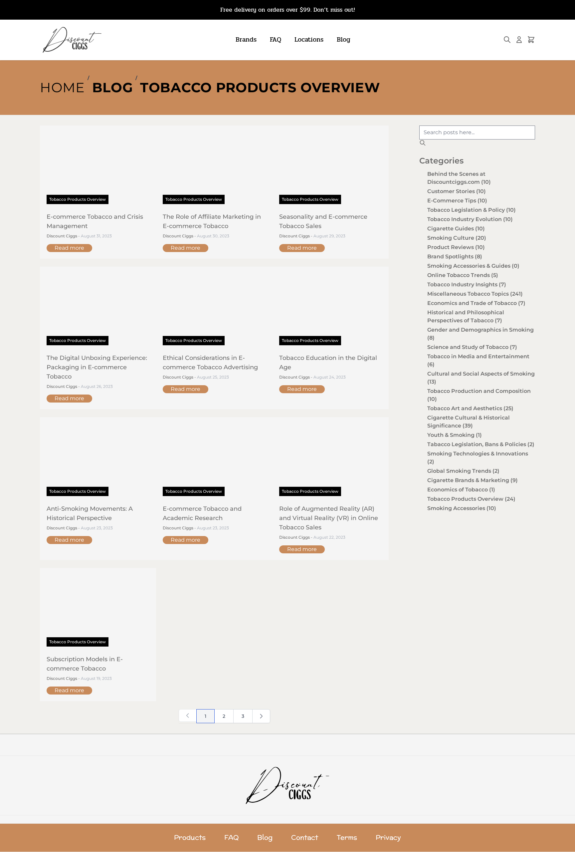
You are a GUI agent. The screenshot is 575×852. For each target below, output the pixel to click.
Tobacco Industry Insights (466, 284)
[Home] (288, 785)
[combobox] (477, 133)
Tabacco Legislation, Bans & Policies (480, 444)
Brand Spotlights (454, 256)
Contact (304, 838)
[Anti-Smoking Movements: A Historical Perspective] (98, 460)
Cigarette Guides (456, 228)
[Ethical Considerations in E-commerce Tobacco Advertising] (214, 309)
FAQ (275, 39)
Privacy (388, 838)
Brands (246, 39)
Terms (347, 838)
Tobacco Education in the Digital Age (328, 362)
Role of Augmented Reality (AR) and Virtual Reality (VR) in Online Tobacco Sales (328, 518)
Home (62, 87)
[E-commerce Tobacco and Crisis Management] (98, 168)
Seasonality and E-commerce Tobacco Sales (323, 221)
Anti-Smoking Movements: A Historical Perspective (90, 513)
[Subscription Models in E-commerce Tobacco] (98, 611)
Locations (308, 39)
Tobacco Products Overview (260, 87)
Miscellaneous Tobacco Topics (475, 294)
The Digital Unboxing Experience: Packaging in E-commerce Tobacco (97, 367)
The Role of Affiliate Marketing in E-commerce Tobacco (212, 221)
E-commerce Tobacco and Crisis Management (95, 221)
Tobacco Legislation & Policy (471, 210)
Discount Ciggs (62, 235)
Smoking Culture (456, 238)
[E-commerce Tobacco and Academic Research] (214, 460)
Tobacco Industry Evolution (470, 219)
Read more (69, 248)
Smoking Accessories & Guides (473, 266)
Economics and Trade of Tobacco (476, 303)
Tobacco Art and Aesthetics (470, 408)
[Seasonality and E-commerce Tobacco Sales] (330, 168)
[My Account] (519, 40)
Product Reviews (456, 247)
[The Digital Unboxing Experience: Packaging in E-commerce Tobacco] (98, 309)
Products (190, 838)
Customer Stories (456, 191)
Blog (343, 39)
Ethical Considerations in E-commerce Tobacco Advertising (210, 362)
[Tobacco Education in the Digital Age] (330, 309)
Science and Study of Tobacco (472, 347)
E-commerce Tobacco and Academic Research (202, 513)
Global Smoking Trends (463, 471)
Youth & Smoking (454, 435)
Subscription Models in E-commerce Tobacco (85, 664)
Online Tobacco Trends (462, 275)
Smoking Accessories (461, 508)
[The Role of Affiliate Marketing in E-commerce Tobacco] (214, 168)
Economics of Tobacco (461, 489)
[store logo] (71, 40)
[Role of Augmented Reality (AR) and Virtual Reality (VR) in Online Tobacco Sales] (330, 460)
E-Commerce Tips (457, 200)
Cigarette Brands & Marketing (472, 480)
